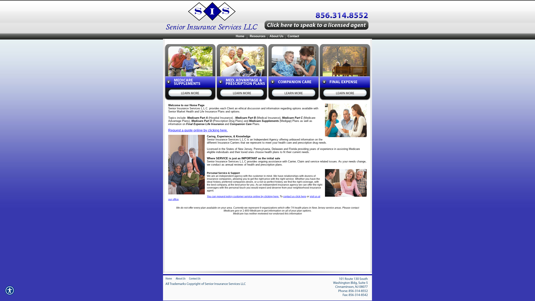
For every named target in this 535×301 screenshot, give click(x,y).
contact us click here (294, 196)
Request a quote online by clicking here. (198, 130)
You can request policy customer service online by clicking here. (243, 196)
